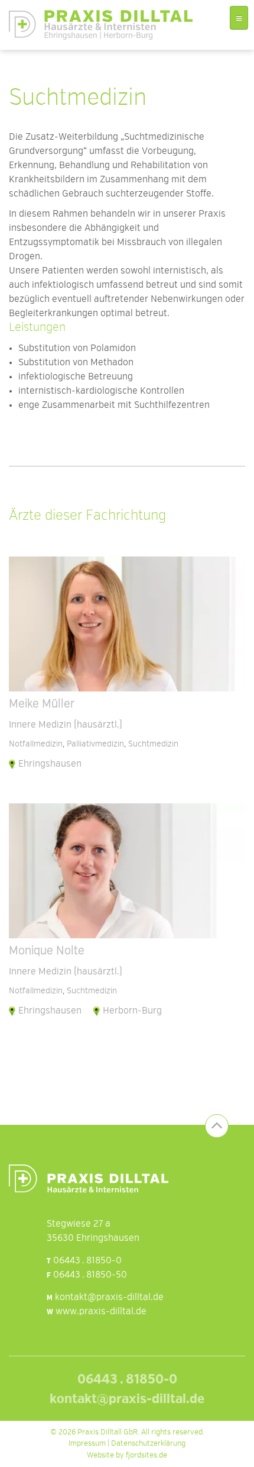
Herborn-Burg (132, 1011)
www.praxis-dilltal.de (101, 1312)
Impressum (87, 1443)
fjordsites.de (146, 1455)
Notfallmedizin (36, 744)
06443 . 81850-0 (87, 1261)
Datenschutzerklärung (148, 1443)
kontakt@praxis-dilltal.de (109, 1297)
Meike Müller (41, 704)
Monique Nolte (46, 951)
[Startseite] (100, 25)
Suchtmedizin (153, 744)
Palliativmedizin (95, 744)
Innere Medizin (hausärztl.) (65, 725)
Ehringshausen (50, 764)
